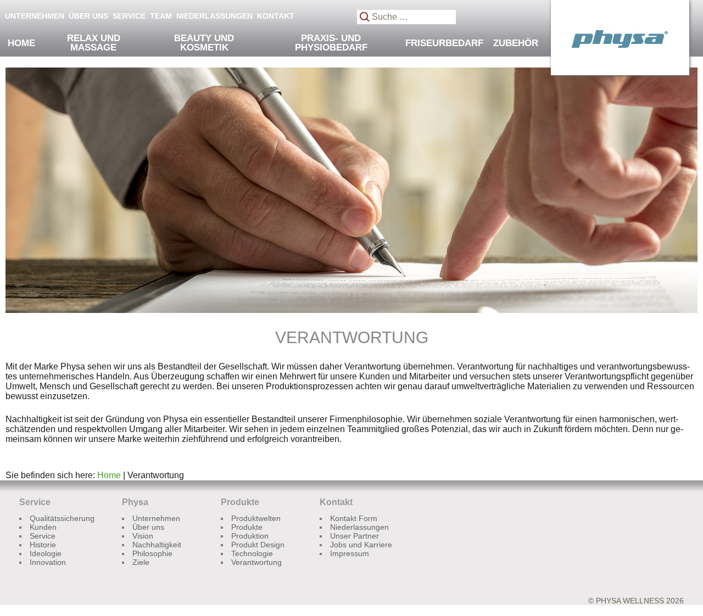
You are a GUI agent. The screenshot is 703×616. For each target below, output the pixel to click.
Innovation (48, 562)
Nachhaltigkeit (156, 544)
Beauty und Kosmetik (204, 43)
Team (161, 16)
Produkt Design (257, 544)
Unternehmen (34, 16)
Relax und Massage (93, 43)
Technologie (252, 553)
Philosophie (152, 553)
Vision (142, 535)
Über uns (88, 16)
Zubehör (515, 43)
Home (21, 43)
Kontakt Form (353, 518)
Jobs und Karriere (361, 544)
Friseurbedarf (444, 43)
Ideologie (46, 553)
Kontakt (275, 16)
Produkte (247, 527)
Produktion (250, 535)
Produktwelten (256, 518)
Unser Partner (354, 535)
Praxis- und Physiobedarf (331, 43)
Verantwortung (256, 562)
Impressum (349, 553)
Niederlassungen (214, 16)
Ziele (140, 562)
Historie (43, 544)
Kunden (43, 527)
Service (129, 16)
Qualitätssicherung (62, 518)
